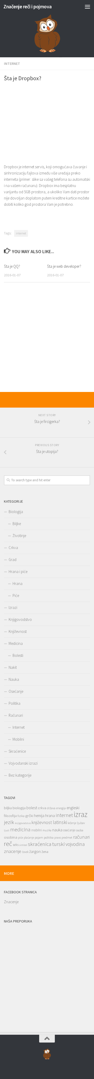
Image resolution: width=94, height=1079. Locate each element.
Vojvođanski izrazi (23, 763)
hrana (50, 815)
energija (61, 808)
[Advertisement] (47, 122)
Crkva (13, 547)
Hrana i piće (18, 571)
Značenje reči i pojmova (27, 6)
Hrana (17, 583)
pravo (57, 837)
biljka (8, 808)
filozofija (10, 816)
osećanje (69, 830)
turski (58, 843)
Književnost (18, 631)
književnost (42, 822)
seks (16, 845)
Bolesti (18, 655)
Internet (12, 63)
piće (20, 837)
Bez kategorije (20, 775)
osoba (79, 830)
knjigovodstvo (23, 823)
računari (81, 837)
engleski (73, 807)
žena (45, 852)
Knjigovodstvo (20, 619)
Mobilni (18, 739)
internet (21, 233)
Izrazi (13, 607)
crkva (42, 808)
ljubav (81, 823)
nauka (57, 829)
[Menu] (87, 6)
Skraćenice (17, 751)
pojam (39, 837)
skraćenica (39, 843)
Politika (14, 703)
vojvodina (75, 844)
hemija (39, 815)
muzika (47, 830)
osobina (10, 837)
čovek (25, 852)
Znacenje (11, 901)
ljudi (6, 830)
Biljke (17, 523)
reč (8, 844)
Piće (16, 595)
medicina (20, 829)
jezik (9, 822)
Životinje (19, 535)
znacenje (12, 851)
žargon (35, 851)
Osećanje (16, 691)
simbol (23, 845)
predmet (67, 837)
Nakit (13, 667)
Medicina (16, 643)
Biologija (16, 511)
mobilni (36, 830)
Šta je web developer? (64, 266)
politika (49, 837)
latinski (60, 822)
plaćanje (29, 837)
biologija (19, 808)
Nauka (14, 679)
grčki (29, 815)
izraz (80, 814)
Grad (12, 559)
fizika (21, 816)
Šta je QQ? (12, 266)
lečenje (72, 823)
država (51, 808)
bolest (31, 807)
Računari (16, 715)
